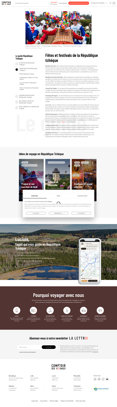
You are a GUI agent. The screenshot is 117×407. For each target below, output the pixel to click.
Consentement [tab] (34, 195)
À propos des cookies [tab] (82, 195)
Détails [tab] (58, 195)
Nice (32, 386)
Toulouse (77, 386)
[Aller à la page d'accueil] (7, 3)
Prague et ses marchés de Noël (30, 187)
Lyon (54, 376)
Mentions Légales (54, 401)
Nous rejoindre (43, 401)
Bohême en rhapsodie (56, 186)
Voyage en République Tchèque (32, 46)
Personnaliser (57, 213)
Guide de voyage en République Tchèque (52, 46)
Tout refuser (36, 213)
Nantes (11, 386)
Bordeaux (12, 376)
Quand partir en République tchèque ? (73, 46)
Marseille (77, 376)
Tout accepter (81, 213)
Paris (54, 386)
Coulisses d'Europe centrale (84, 187)
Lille (32, 376)
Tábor (63, 122)
